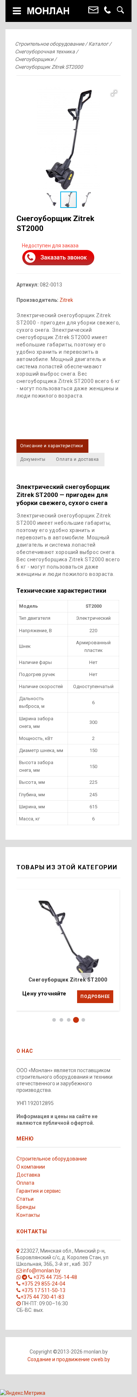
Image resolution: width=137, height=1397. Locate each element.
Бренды (25, 1207)
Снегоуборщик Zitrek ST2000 (67, 980)
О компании (30, 1167)
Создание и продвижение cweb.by (68, 1359)
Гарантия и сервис (38, 1191)
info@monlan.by (41, 1270)
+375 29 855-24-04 (42, 1284)
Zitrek (66, 300)
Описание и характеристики (51, 445)
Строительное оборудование (51, 1159)
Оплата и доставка (77, 459)
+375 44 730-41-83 (42, 1297)
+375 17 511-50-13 (42, 1290)
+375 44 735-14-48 (54, 1277)
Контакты (28, 1215)
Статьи (25, 1199)
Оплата (25, 1183)
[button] (68, 139)
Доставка (28, 1175)
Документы (32, 459)
